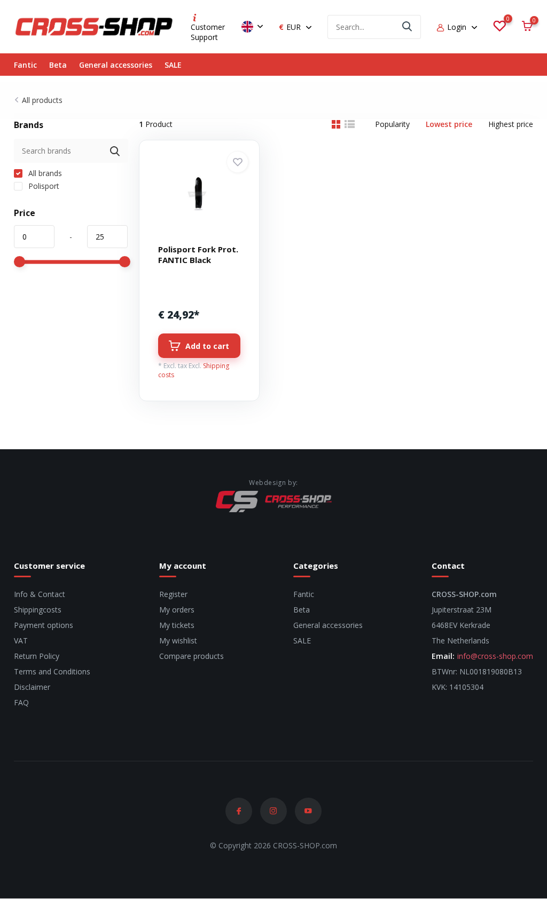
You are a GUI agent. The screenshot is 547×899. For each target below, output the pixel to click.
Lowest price (449, 124)
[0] (499, 26)
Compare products (191, 656)
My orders (176, 609)
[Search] (407, 27)
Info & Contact (39, 594)
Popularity (392, 124)
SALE (173, 65)
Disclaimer (32, 687)
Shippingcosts (37, 609)
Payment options (43, 625)
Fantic (25, 65)
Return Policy (36, 656)
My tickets (176, 625)
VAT (21, 640)
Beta (58, 65)
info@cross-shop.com (495, 656)
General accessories (115, 65)
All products (42, 100)
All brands (44, 173)
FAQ (21, 702)
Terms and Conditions (52, 671)
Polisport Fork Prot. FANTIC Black (198, 254)
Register (173, 594)
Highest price (510, 124)
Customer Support (208, 32)
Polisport (42, 186)
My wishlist (178, 640)
